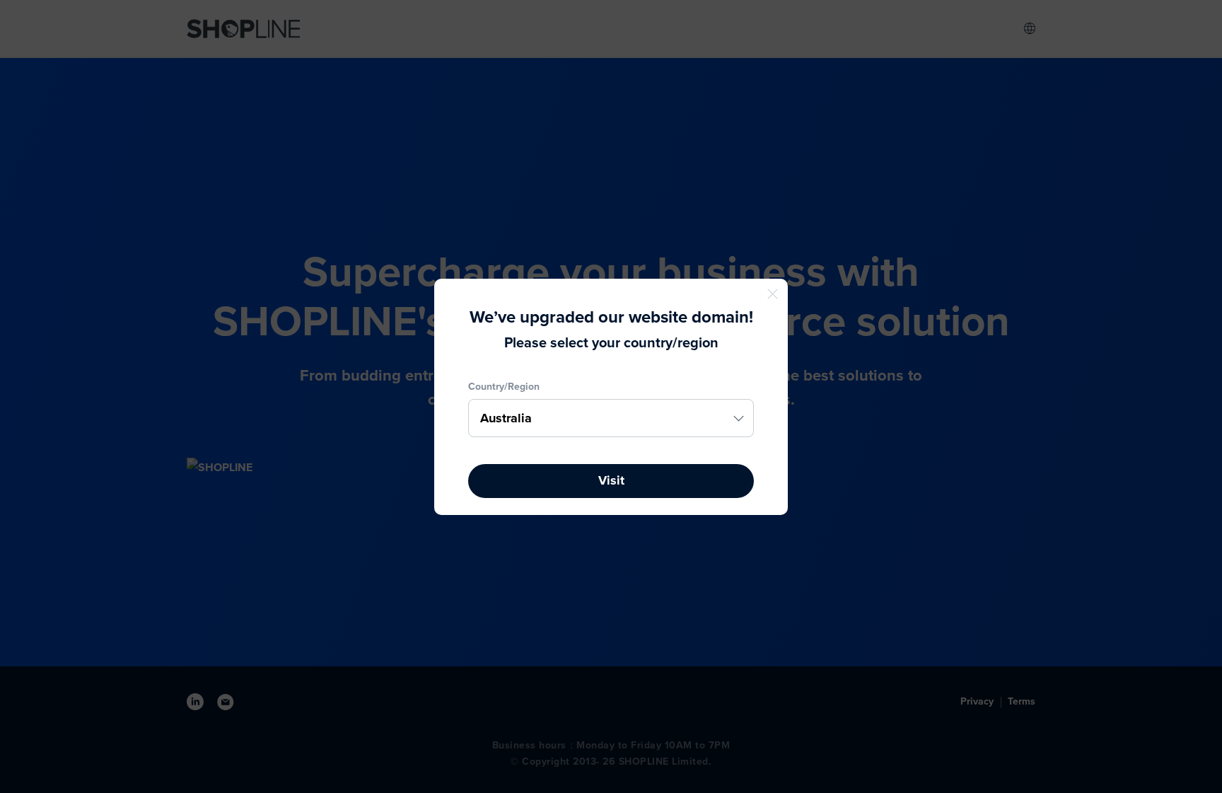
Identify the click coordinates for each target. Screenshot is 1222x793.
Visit (611, 480)
